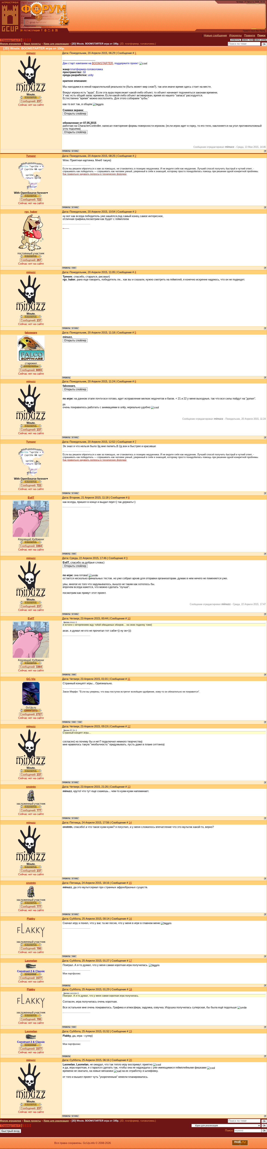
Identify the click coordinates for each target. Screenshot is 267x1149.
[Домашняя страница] (73, 268)
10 (129, 618)
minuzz (31, 53)
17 (130, 960)
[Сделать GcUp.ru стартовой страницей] (45, 30)
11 (129, 679)
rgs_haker (31, 211)
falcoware (31, 332)
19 (130, 1031)
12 (129, 726)
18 (130, 989)
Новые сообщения (215, 35)
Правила (249, 35)
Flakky (31, 918)
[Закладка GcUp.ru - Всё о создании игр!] (49, 30)
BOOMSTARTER (102, 63)
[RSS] (56, 30)
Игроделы (235, 35)
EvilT (31, 497)
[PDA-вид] (52, 30)
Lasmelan (31, 960)
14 (130, 822)
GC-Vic (30, 679)
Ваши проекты (32, 43)
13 (129, 786)
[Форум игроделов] (21, 30)
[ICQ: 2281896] (79, 722)
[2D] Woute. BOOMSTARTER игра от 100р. (95, 43)
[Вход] (42, 30)
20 (130, 1060)
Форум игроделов (10, 43)
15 (130, 882)
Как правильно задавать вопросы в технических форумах (95, 174)
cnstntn (31, 786)
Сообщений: (31, 101)
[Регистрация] (31, 30)
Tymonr (31, 155)
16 (130, 918)
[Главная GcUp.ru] (10, 30)
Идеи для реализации (56, 43)
